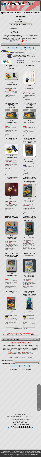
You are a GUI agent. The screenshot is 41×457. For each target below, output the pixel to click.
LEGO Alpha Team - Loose (29, 66)
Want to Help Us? (19, 422)
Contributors (26, 422)
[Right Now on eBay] (6, 63)
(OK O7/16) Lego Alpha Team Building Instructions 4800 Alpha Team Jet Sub (11, 105)
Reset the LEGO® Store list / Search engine (20, 357)
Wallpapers (22, 419)
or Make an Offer (11, 86)
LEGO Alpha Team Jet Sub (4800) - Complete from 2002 (12, 67)
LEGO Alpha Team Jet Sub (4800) (12, 292)
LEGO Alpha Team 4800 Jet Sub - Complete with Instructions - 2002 (11, 255)
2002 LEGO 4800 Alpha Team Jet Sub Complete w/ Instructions (11, 218)
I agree (28, 456)
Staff (13, 422)
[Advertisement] (20, 390)
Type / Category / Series (7, 363)
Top (33, 339)
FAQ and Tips (16, 41)
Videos (13, 419)
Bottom (37, 339)
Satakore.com (27, 369)
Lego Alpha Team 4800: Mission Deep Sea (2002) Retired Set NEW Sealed (29, 140)
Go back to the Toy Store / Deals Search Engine (20, 353)
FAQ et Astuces (27, 41)
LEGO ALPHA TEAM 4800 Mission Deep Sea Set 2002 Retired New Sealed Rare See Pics (29, 218)
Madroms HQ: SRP (20, 421)
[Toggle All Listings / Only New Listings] (3, 51)
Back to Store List (36, 61)
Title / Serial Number (6, 360)
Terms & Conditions (24, 424)
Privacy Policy (15, 424)
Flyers (17, 419)
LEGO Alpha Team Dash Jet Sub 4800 (11, 178)
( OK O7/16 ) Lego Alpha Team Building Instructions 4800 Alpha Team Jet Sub (29, 105)
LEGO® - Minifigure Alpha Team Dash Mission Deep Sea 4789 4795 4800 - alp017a (29, 293)
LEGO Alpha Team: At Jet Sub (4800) (11, 139)
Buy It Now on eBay (12, 84)
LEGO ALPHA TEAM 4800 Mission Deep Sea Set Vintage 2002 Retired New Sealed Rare (29, 180)
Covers (27, 419)
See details (20, 456)
